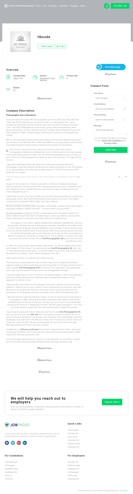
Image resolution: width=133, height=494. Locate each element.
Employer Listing (74, 444)
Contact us (9, 479)
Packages (74, 6)
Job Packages (73, 430)
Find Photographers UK (52, 238)
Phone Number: (100, 115)
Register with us (112, 402)
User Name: (98, 93)
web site (34, 314)
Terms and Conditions (112, 141)
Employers (52, 6)
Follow (62, 46)
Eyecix (125, 491)
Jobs (45, 6)
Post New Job (120, 6)
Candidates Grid (11, 472)
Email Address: (100, 104)
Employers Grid (73, 447)
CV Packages (10, 465)
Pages (82, 6)
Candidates (63, 6)
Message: (98, 126)
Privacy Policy (110, 143)
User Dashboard (11, 462)
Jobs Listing (72, 437)
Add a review (46, 46)
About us (8, 475)
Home (38, 6)
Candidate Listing (11, 469)
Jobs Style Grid (73, 440)
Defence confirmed (29, 329)
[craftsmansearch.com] (19, 5)
